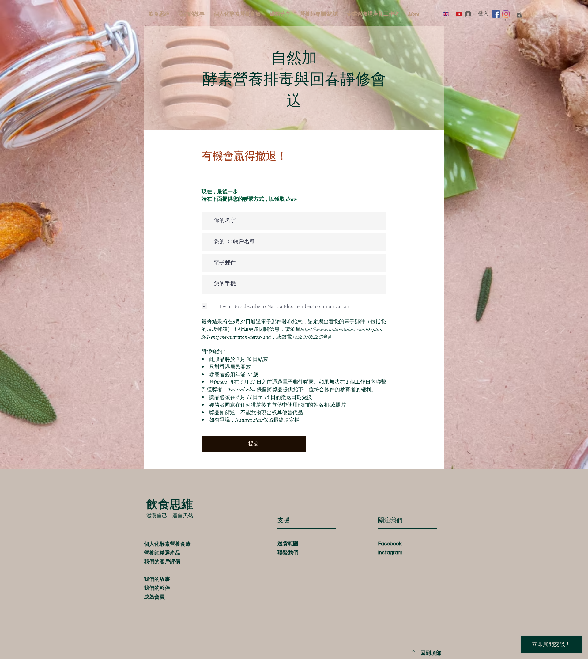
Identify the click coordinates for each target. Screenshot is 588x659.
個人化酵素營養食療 (167, 544)
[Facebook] (496, 14)
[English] (444, 14)
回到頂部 (430, 653)
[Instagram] (506, 14)
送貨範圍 (287, 544)
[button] (519, 14)
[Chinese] (458, 14)
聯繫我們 (287, 552)
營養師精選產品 (162, 553)
